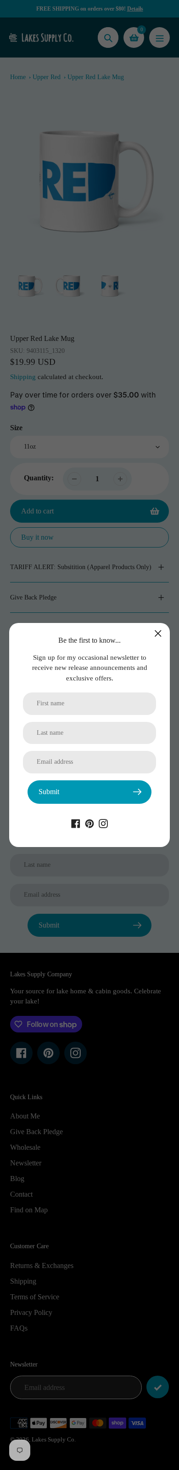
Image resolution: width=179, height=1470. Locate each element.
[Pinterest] (89, 823)
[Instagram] (103, 823)
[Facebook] (75, 823)
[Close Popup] (158, 633)
